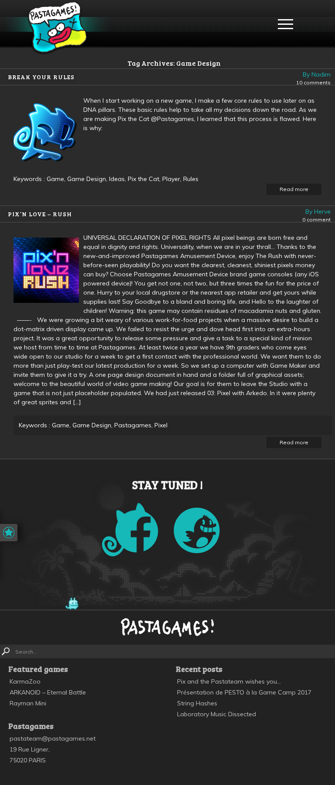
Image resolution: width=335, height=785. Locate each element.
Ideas (117, 179)
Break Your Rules (41, 77)
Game (55, 179)
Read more (294, 189)
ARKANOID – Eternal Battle (48, 692)
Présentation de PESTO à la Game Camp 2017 (244, 692)
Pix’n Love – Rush (40, 214)
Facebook (130, 530)
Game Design (86, 179)
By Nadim (317, 74)
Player (171, 179)
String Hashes (197, 703)
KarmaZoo (25, 681)
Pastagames (57, 28)
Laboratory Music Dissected (216, 714)
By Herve (318, 211)
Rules (190, 179)
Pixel (161, 425)
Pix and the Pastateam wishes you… (229, 681)
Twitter (197, 530)
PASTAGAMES (167, 627)
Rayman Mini (28, 703)
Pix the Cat (143, 179)
